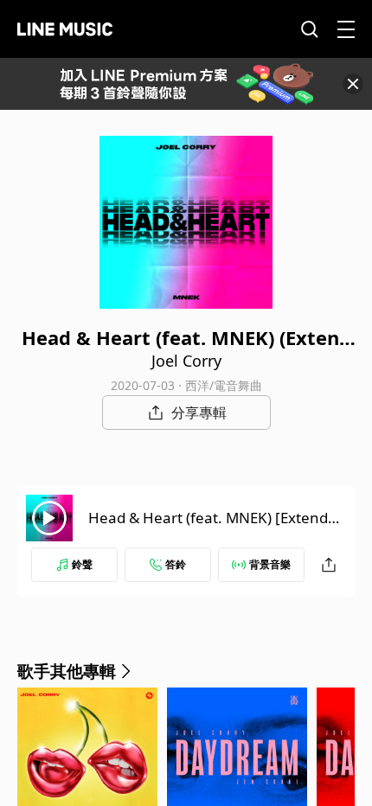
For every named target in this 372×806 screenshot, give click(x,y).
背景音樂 (270, 564)
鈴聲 (82, 564)
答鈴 (175, 564)
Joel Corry (186, 360)
